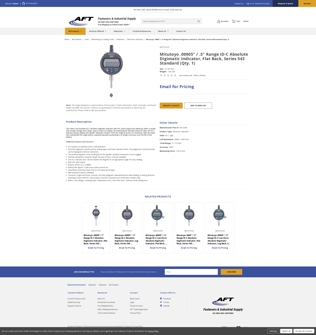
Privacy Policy (135, 313)
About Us (162, 31)
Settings (273, 331)
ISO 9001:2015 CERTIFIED (108, 22)
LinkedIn (166, 306)
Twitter (166, 302)
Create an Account (262, 3)
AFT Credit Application (139, 309)
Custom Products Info (76, 299)
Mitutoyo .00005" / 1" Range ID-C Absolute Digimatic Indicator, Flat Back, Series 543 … (95, 239)
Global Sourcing (74, 302)
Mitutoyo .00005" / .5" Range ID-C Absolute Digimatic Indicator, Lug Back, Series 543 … (126, 239)
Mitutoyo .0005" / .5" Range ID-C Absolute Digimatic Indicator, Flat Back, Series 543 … (188, 239)
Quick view (96, 216)
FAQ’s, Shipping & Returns (108, 309)
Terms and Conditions (106, 313)
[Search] (199, 21)
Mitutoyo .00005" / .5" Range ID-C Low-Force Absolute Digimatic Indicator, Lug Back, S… (219, 239)
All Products (74, 31)
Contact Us (239, 3)
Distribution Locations (106, 302)
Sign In (249, 3)
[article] (96, 228)
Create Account (136, 306)
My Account (135, 299)
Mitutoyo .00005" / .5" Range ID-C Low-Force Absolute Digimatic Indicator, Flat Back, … (156, 239)
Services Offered (96, 31)
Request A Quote (285, 3)
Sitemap (128, 326)
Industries (118, 31)
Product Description (79, 121)
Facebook (167, 299)
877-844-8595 (31, 3)
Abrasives (92, 285)
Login (132, 302)
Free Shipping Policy (105, 306)
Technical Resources (142, 31)
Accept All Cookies (303, 331)
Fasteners (103, 285)
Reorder (307, 3)
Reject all (286, 331)
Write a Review (200, 75)
